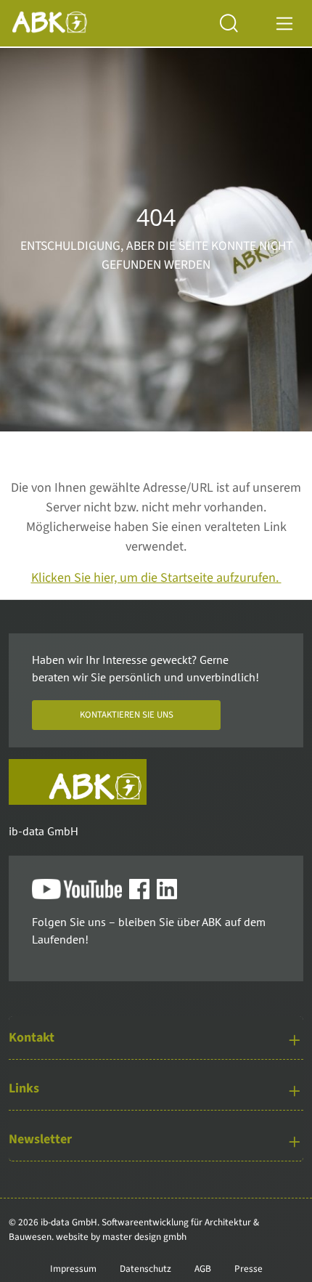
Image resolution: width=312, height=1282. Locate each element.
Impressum (73, 1268)
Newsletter (40, 1139)
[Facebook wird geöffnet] (143, 890)
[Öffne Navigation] (285, 22)
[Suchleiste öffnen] (240, 23)
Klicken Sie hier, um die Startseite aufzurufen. (156, 578)
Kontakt (31, 1038)
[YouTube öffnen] (80, 890)
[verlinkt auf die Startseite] (78, 782)
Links (24, 1088)
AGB (202, 1268)
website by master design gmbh (121, 1237)
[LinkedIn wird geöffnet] (170, 890)
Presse (248, 1268)
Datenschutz (145, 1268)
